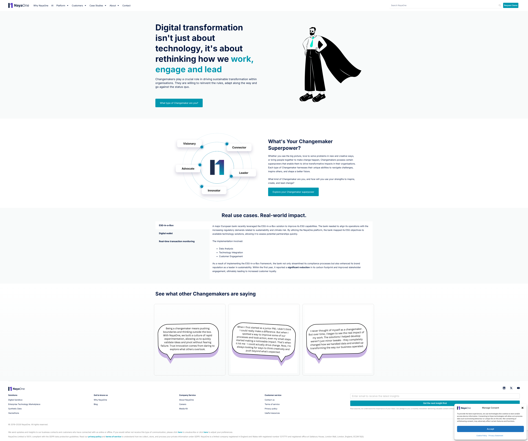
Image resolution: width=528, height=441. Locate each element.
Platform (60, 5)
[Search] (500, 5)
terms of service (113, 436)
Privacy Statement (496, 436)
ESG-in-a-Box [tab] (166, 225)
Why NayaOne (40, 5)
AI (52, 5)
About (113, 5)
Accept (490, 429)
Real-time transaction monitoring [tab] (177, 241)
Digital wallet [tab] (166, 233)
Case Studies (96, 5)
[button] (522, 407)
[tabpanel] (291, 250)
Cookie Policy (481, 436)
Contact (126, 5)
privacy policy (94, 436)
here (180, 432)
